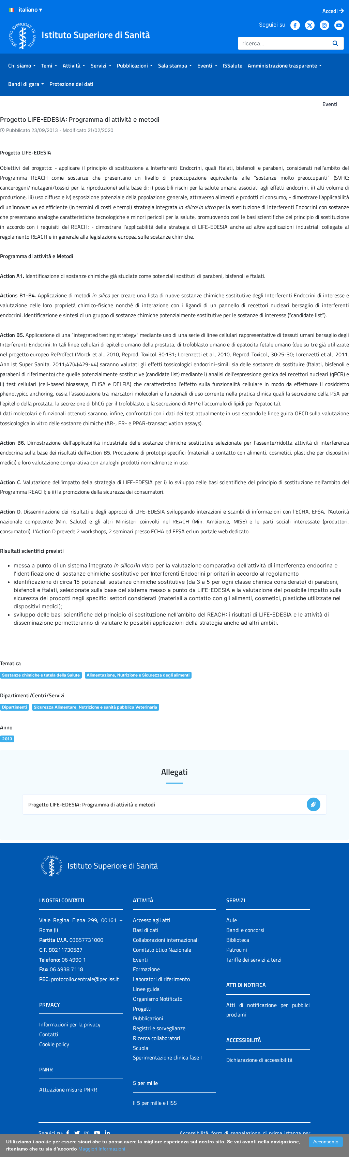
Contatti (48, 1034)
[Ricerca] (335, 43)
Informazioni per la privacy (70, 1024)
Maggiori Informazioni (101, 1149)
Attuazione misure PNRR (68, 1089)
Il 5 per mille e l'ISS (155, 1103)
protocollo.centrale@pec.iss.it (85, 979)
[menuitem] (22, 65)
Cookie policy (54, 1044)
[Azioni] (11, 9)
